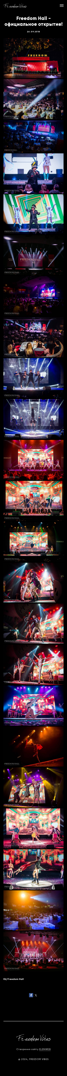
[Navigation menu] (62, 5)
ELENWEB (45, 1049)
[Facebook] (31, 995)
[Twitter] (36, 995)
